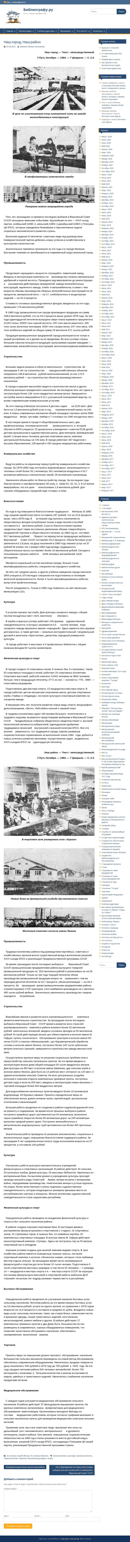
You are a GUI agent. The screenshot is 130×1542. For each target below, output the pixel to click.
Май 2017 (106, 481)
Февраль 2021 (108, 339)
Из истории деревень (39, 1456)
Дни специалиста (109, 616)
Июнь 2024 (106, 215)
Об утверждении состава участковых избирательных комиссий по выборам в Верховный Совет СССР (73, 1470)
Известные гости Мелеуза (113, 641)
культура (72, 1456)
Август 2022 (107, 285)
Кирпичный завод (109, 662)
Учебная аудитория (45, 31)
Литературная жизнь (111, 696)
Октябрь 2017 (108, 465)
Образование (107, 770)
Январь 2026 (107, 159)
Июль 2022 (106, 288)
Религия (105, 814)
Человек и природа (110, 928)
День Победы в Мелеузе (112, 604)
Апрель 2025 (107, 187)
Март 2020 (106, 373)
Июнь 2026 (106, 143)
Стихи (104, 867)
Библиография (25, 31)
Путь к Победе (108, 810)
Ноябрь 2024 (107, 203)
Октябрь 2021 (108, 313)
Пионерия (106, 792)
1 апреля (105, 505)
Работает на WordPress (49, 1539)
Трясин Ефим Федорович (112, 894)
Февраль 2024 (108, 228)
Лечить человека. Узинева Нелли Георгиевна (113, 105)
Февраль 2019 (108, 415)
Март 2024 (106, 225)
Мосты (105, 752)
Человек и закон (109, 924)
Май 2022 (106, 294)
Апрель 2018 (107, 446)
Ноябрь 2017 (107, 462)
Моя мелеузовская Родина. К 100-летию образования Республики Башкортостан (113, 761)
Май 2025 (106, 184)
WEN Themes (85, 1539)
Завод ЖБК (106, 628)
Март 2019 (106, 411)
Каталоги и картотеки (111, 655)
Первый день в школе (111, 59)
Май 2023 (106, 256)
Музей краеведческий (111, 767)
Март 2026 (106, 152)
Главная (9, 31)
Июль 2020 (106, 361)
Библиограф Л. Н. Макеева (113, 540)
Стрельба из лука (109, 882)
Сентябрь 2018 (108, 430)
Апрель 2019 (107, 408)
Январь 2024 (107, 231)
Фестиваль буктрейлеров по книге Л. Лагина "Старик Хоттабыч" (113, 910)
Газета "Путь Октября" (112, 594)
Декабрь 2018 (107, 421)
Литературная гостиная (112, 693)
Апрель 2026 (107, 149)
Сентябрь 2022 (108, 282)
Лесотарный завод (110, 690)
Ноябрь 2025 (107, 165)
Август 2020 (107, 358)
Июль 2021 (106, 323)
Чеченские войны (109, 934)
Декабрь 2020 (107, 345)
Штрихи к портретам (111, 943)
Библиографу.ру (38, 9)
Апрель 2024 (107, 222)
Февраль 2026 (108, 155)
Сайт (67, 1516)
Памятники (106, 786)
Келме (104, 658)
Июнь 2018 (106, 440)
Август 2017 (107, 471)
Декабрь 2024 (107, 200)
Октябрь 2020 (108, 351)
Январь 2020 (107, 380)
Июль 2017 (106, 475)
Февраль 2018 (108, 452)
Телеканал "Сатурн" (110, 888)
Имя (6, 1516)
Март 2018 (106, 449)
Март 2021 (106, 335)
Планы (104, 795)
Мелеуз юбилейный (110, 720)
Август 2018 (107, 433)
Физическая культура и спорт (40, 1458)
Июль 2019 (106, 399)
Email (37, 1516)
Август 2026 (107, 136)
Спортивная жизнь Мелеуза (114, 852)
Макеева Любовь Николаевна (32, 46)
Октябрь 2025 (108, 168)
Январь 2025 (107, 196)
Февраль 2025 (108, 193)
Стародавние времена (111, 864)
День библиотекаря (110, 600)
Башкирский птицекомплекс (114, 537)
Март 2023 (106, 263)
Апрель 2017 (107, 484)
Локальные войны (109, 699)
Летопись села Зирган (111, 116)
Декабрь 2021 (107, 307)
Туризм (105, 898)
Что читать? (82, 31)
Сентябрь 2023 (108, 244)
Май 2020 (106, 367)
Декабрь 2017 (107, 459)
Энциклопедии (108, 953)
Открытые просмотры (111, 779)
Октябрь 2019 (108, 389)
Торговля (23, 1458)
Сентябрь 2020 (108, 354)
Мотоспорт (107, 756)
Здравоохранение (109, 631)
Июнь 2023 (106, 253)
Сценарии (106, 885)
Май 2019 (106, 405)
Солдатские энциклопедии (113, 837)
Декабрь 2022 (107, 272)
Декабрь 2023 (107, 234)
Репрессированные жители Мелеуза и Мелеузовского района (113, 819)
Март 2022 (106, 301)
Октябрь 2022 (108, 279)
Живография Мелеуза (111, 619)
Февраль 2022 (108, 304)
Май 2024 (106, 219)
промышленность (84, 1456)
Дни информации (109, 613)
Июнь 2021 (106, 326)
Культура (106, 686)
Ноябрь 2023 (107, 238)
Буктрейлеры (107, 574)
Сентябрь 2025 (108, 171)
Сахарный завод (109, 825)
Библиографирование (111, 543)
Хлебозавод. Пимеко (110, 921)
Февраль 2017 (108, 490)
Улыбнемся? (107, 901)
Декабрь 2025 (107, 162)
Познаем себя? (108, 798)
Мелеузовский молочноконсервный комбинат (111, 732)
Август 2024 (107, 209)
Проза (104, 807)
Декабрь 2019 (107, 383)
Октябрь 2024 (108, 206)
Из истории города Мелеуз (18, 1456)
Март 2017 (106, 487)
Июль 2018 (106, 437)
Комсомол (106, 674)
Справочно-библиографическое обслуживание (110, 858)
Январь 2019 (107, 418)
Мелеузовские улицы (111, 726)
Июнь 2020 (106, 364)
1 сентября (106, 508)
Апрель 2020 (107, 370)
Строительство (11, 1458)
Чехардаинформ (109, 931)
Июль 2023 (106, 250)
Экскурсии (106, 947)
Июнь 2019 (106, 402)
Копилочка (97, 31)
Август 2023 (107, 247)
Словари (105, 828)
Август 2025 (107, 174)
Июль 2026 (106, 140)
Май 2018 (106, 443)
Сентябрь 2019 (108, 392)
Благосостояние (60, 1456)
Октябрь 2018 (108, 427)
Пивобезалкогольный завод (114, 789)
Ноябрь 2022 (107, 275)
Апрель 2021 (107, 332)
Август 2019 (107, 396)
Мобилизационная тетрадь (113, 749)
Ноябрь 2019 (107, 386)
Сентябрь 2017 (108, 468)
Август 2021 (107, 320)
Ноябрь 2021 (107, 310)
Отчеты (105, 782)
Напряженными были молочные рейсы (25, 1467)
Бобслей (105, 570)
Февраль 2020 (108, 377)
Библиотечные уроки (111, 567)
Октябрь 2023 (108, 241)
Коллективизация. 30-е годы (114, 671)
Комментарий (10, 1489)
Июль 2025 (106, 177)
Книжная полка (108, 668)
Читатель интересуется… (113, 937)
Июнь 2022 (106, 291)
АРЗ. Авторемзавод (110, 528)
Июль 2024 (106, 212)
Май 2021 (106, 329)
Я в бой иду (106, 956)
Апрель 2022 (107, 298)
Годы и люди (107, 597)
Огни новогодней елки (111, 68)
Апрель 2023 (107, 260)
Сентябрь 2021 (108, 317)
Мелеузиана (65, 31)
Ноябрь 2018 (107, 424)
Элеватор (106, 950)
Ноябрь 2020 (107, 348)
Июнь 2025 (106, 181)
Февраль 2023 (108, 266)
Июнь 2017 (106, 478)
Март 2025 (106, 190)
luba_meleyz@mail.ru (16, 2)
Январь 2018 (107, 456)
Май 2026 (106, 146)
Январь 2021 (107, 342)
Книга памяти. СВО (110, 665)
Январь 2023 (107, 269)
